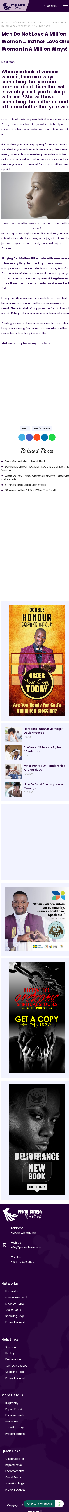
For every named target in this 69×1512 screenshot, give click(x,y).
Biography (11, 1403)
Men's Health (18, 22)
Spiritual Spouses (16, 1366)
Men (24, 428)
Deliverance (13, 1359)
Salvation (11, 1347)
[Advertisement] (34, 382)
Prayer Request (15, 1322)
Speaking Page (15, 1316)
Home (4, 22)
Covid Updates (15, 1459)
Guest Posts (13, 1310)
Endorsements (14, 1303)
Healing (10, 1353)
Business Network (16, 1297)
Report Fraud (13, 1409)
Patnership (12, 1291)
